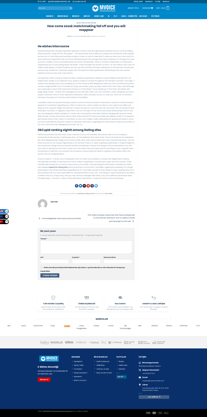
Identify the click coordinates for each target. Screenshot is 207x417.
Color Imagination (82, 327)
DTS (198, 325)
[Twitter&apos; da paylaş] (80, 186)
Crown (111, 325)
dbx (139, 325)
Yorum (43, 239)
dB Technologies (125, 327)
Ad (42, 257)
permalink (108, 193)
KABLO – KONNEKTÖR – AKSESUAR (134, 16)
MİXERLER (75, 16)
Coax (52, 325)
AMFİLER (87, 16)
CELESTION (38, 325)
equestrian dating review (86, 23)
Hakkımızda (149, 2)
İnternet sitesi (109, 257)
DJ (109, 16)
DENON (154, 325)
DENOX (169, 325)
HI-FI (115, 16)
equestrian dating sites (58, 167)
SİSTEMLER (155, 16)
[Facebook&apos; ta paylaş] (76, 186)
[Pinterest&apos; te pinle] (88, 186)
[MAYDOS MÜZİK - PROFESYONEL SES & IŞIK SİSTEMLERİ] (103, 8)
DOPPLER (183, 325)
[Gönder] (71, 8)
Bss (9, 325)
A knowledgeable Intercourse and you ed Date (61, 218)
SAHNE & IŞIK (99, 16)
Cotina (96, 325)
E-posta (76, 257)
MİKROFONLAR (63, 16)
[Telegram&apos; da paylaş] (96, 186)
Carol (23, 325)
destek (69, 36)
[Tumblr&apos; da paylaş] (92, 186)
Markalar (166, 2)
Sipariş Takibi (138, 2)
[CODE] (67, 326)
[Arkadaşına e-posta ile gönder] (84, 186)
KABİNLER (49, 16)
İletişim (157, 2)
